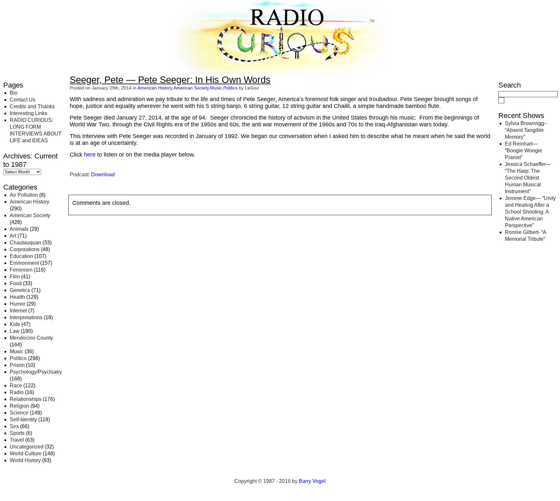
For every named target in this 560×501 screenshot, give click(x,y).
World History (25, 460)
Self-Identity (23, 419)
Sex (14, 426)
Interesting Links (28, 113)
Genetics (20, 290)
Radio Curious (39, 12)
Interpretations (26, 317)
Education (21, 256)
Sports (17, 433)
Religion (19, 406)
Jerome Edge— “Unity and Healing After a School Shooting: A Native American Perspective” (530, 211)
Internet (18, 310)
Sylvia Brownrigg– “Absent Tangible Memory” (526, 130)
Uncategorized (26, 446)
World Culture (25, 453)
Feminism (21, 270)
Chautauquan (25, 242)
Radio (17, 392)
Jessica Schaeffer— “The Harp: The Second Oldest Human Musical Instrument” (528, 177)
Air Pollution (24, 195)
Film (15, 276)
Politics (18, 358)
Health (17, 297)
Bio (14, 93)
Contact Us (22, 99)
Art (13, 236)
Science (19, 412)
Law (14, 331)
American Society (30, 215)
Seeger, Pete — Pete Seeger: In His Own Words (170, 80)
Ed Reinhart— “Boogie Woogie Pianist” (523, 150)
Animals (19, 229)
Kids (15, 324)
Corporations (25, 249)
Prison (17, 365)
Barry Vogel (312, 481)
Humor (17, 304)
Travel (17, 440)
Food (16, 283)
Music (16, 351)
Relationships (25, 399)
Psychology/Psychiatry (36, 372)
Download (103, 174)
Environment (24, 263)
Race (16, 385)
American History (29, 201)
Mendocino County (31, 338)
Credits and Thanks (32, 106)
